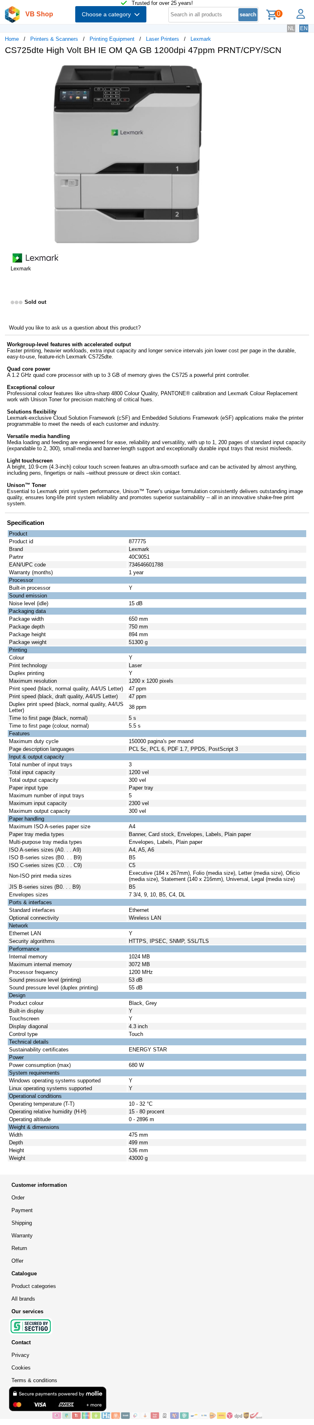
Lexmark (201, 39)
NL (291, 28)
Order (18, 1198)
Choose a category (108, 14)
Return (19, 1248)
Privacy (20, 1355)
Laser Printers (162, 39)
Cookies (21, 1368)
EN (303, 28)
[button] (242, 69)
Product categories (33, 1286)
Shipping (21, 1223)
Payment (22, 1210)
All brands (23, 1299)
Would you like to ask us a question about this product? (75, 328)
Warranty (22, 1235)
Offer (17, 1261)
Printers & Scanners (54, 39)
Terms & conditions (34, 1380)
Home (12, 39)
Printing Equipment (112, 39)
